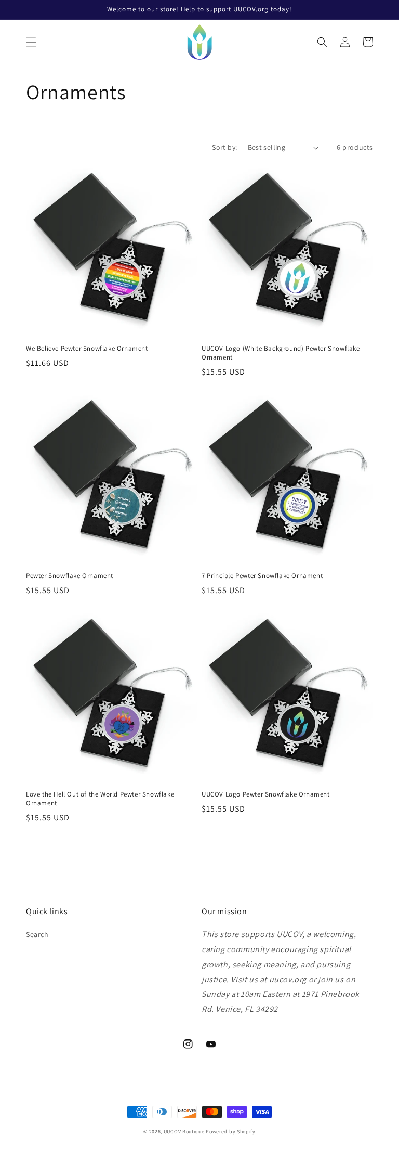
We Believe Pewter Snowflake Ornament (87, 348)
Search (37, 934)
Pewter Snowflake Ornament (69, 576)
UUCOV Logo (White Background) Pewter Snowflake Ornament (281, 353)
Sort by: (224, 147)
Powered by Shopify (231, 1131)
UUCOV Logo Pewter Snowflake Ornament (266, 794)
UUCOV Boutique (184, 1131)
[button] (31, 42)
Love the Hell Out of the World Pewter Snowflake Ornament (100, 798)
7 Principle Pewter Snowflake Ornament (262, 576)
